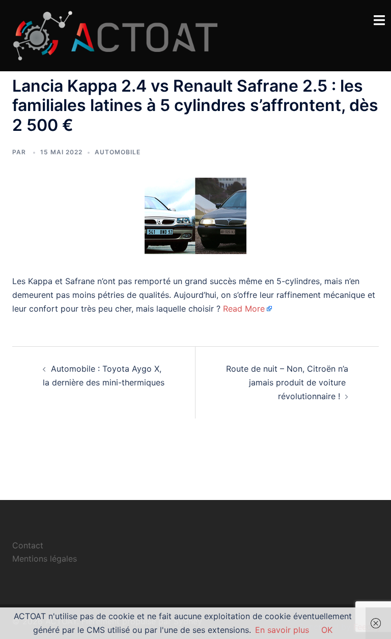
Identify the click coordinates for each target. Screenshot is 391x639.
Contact (27, 545)
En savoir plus (282, 630)
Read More (244, 308)
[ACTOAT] (114, 35)
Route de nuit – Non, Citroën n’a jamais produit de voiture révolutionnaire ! (287, 382)
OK (326, 630)
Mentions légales (44, 558)
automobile (118, 152)
